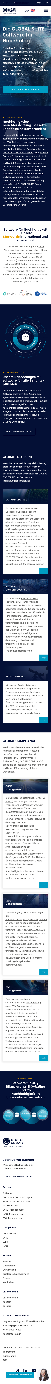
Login (39, 3)
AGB (5, 1360)
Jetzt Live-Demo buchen (26, 89)
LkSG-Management (13, 1214)
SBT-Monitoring (11, 1205)
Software (8, 1193)
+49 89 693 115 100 (12, 1329)
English (45, 3)
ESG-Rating (20, 757)
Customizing (9, 1269)
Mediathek (8, 1282)
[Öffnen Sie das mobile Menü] (46, 11)
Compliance (9, 1233)
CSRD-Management (13, 1209)
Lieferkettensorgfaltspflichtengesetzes (26, 919)
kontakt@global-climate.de (18, 1325)
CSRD (6, 1237)
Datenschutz (9, 1356)
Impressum (9, 1351)
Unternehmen (10, 1297)
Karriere (7, 1306)
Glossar (7, 1278)
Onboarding (9, 1265)
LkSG (5, 1246)
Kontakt (7, 1301)
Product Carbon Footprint (17, 1201)
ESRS (5, 1241)
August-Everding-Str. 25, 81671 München (24, 1321)
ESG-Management (13, 1218)
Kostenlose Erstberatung (19, 1374)
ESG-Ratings (29, 59)
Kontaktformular (12, 1334)
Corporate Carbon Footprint (18, 152)
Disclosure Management (16, 1274)
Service (7, 1261)
